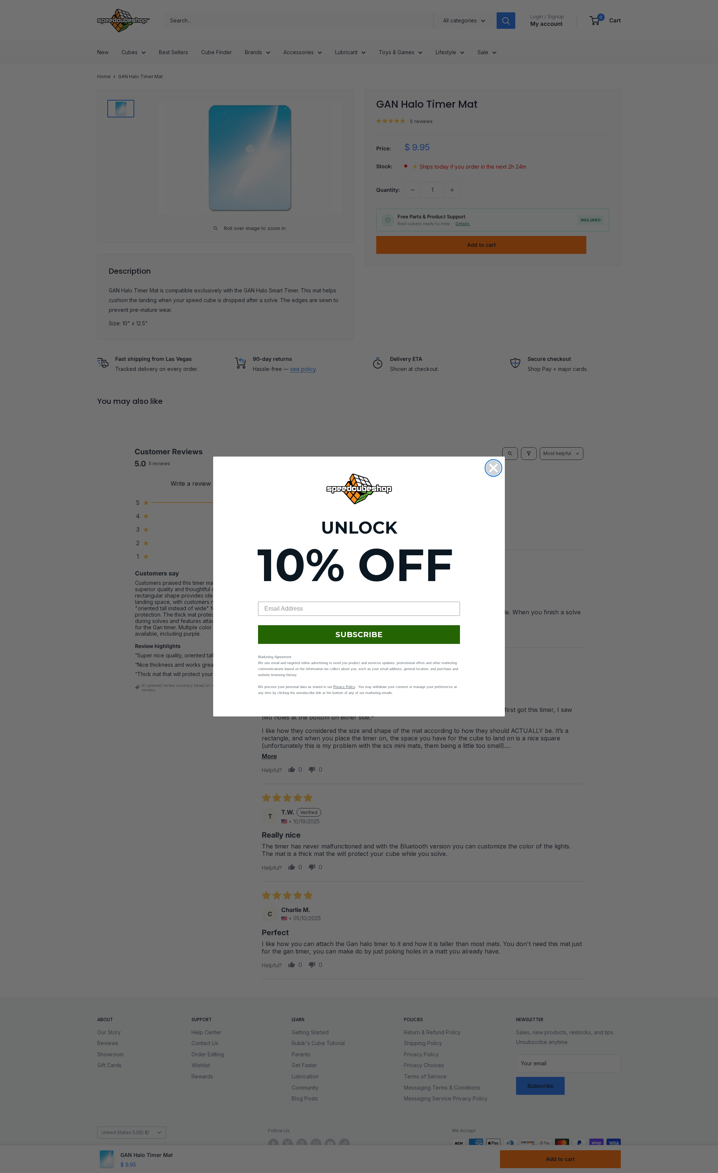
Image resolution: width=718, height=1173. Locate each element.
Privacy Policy (344, 687)
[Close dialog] (493, 468)
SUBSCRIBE (359, 634)
